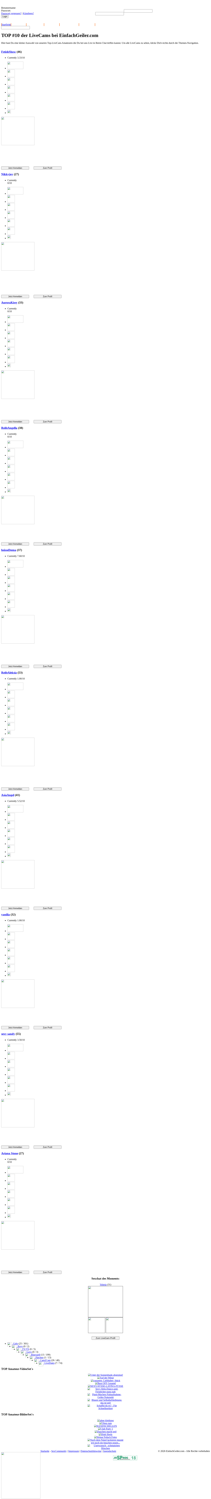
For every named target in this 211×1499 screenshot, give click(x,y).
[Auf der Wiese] (105, 1377)
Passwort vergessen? (11, 13)
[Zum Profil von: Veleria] (105, 1316)
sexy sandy (8, 1033)
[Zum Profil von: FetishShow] (17, 144)
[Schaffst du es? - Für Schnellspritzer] (106, 1408)
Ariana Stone (9, 1153)
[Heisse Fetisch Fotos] (105, 1437)
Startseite (44, 1451)
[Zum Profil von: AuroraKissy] (17, 398)
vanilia (5, 914)
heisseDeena (8, 550)
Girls (15, 1343)
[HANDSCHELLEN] (105, 1426)
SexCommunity (59, 1451)
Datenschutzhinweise (91, 1451)
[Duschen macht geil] (105, 1431)
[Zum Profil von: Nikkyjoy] (17, 269)
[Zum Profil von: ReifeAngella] (17, 523)
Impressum (73, 1451)
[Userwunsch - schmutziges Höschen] (106, 1448)
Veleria (103, 1284)
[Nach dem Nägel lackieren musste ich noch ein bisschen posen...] (106, 1442)
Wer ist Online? (51, 24)
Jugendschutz (109, 1451)
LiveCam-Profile (103, 24)
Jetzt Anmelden (18, 24)
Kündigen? (28, 13)
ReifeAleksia (9, 672)
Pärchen (38, 1357)
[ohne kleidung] (105, 1420)
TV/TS (25, 1349)
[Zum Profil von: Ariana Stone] (17, 1248)
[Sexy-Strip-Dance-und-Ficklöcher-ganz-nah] (106, 1391)
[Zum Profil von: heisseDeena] (17, 642)
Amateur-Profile (87, 24)
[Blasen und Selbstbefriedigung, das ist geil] (106, 1402)
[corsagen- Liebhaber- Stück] (105, 1380)
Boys (19, 1346)
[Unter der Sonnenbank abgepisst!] (105, 1375)
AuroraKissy (9, 302)
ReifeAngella (9, 428)
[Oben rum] (105, 1423)
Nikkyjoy (7, 174)
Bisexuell (35, 1354)
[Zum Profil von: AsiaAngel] (17, 887)
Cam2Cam (45, 1360)
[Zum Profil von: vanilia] (17, 1007)
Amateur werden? (35, 24)
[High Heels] (105, 1434)
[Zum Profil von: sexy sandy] (17, 1126)
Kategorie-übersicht (69, 24)
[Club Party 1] (105, 1428)
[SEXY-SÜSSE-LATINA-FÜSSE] (105, 1386)
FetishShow (8, 51)
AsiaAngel (7, 795)
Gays (28, 1352)
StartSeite (6, 24)
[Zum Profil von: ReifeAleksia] (17, 765)
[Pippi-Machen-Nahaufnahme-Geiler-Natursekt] (106, 1397)
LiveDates (49, 1363)
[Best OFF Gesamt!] (105, 1383)
